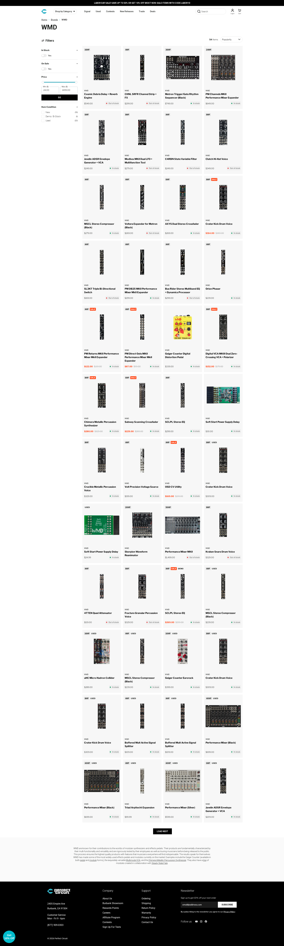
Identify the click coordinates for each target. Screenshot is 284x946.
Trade (142, 11)
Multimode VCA (133, 860)
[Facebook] (206, 921)
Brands (54, 19)
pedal (82, 860)
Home (44, 19)
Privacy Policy (229, 912)
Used (98, 11)
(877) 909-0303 (55, 925)
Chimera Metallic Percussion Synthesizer (167, 860)
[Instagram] (201, 921)
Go (59, 97)
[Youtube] (196, 921)
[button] (59, 82)
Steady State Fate (160, 863)
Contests (110, 11)
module (93, 860)
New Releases (127, 11)
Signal (87, 11)
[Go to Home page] (44, 11)
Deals (152, 11)
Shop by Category (63, 11)
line (204, 860)
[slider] (43, 82)
